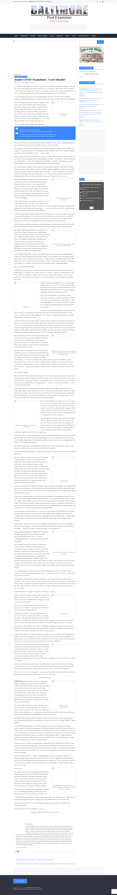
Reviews (33, 36)
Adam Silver (27, 254)
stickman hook (83, 98)
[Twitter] (16, 851)
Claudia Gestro (68, 254)
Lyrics (74, 36)
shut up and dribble (62, 263)
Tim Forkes (32, 82)
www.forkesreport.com (21, 847)
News (16, 36)
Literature (59, 36)
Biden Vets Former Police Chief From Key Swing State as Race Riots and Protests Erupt (46, 864)
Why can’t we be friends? (68, 99)
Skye (80, 104)
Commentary (24, 36)
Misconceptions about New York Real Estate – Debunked (33, 860)
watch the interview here (26, 267)
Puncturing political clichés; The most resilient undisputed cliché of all (91, 121)
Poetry (67, 36)
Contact (93, 36)
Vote (91, 208)
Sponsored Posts (83, 36)
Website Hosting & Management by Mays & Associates (27, 889)
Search (100, 42)
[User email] (18, 851)
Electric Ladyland (46, 143)
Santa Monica (48, 302)
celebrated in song (26, 99)
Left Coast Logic (23, 76)
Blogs (52, 36)
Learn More (20, 881)
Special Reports (42, 36)
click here (41, 809)
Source (81, 76)
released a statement (53, 169)
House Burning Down (68, 143)
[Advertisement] (58, 27)
